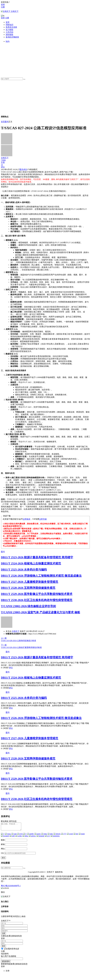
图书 (7, 122)
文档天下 (15, 631)
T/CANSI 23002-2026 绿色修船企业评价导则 (28, 606)
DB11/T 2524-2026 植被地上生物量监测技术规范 (31, 563)
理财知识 (9, 25)
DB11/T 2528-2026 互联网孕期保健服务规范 (28, 587)
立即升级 (43, 519)
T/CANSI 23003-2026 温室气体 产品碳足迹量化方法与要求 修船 (40, 612)
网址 (3, 849)
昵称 (3, 840)
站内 (7, 41)
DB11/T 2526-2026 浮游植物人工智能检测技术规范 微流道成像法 (41, 575)
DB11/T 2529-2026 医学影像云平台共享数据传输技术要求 (36, 593)
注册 (3, 7)
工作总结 (9, 32)
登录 (3, 5)
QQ (2, 853)
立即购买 (26, 519)
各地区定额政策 (12, 37)
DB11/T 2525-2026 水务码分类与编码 (24, 569)
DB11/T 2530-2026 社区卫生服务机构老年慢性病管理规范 (36, 600)
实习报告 (9, 30)
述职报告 (9, 35)
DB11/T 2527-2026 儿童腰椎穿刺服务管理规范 (29, 581)
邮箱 (3, 844)
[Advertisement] (48, 59)
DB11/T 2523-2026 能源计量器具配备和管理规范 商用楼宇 (37, 557)
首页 (7, 22)
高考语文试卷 (11, 27)
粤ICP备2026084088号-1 (11, 886)
